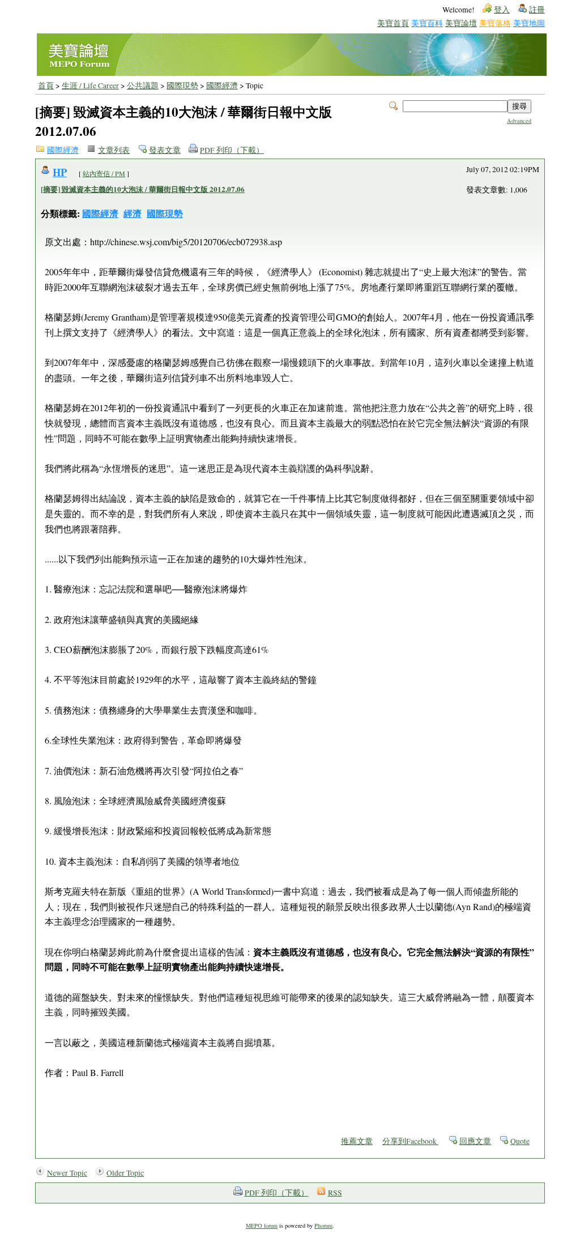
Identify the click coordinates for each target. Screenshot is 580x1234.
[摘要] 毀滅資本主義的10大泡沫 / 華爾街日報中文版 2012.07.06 (143, 189)
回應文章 (475, 1141)
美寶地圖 (529, 23)
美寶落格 (495, 23)
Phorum (323, 1225)
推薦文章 (357, 1141)
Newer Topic (67, 1173)
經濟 (132, 213)
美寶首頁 (393, 23)
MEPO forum (262, 1225)
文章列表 (114, 150)
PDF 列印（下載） (232, 150)
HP (60, 172)
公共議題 (143, 85)
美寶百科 (427, 23)
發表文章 (165, 150)
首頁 (46, 85)
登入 (502, 10)
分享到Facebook (410, 1141)
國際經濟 (222, 85)
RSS (335, 1193)
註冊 (537, 10)
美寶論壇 (461, 23)
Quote (520, 1141)
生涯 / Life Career (90, 85)
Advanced (519, 121)
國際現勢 (182, 85)
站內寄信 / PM (104, 173)
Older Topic (125, 1173)
